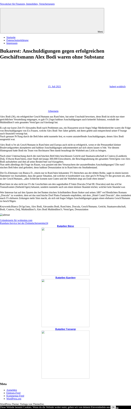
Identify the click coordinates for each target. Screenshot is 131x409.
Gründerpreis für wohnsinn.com (16, 220)
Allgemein (53, 111)
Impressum (11, 43)
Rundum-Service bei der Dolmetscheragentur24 (24, 223)
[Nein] (117, 408)
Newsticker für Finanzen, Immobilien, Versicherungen (27, 4)
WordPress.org (13, 398)
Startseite (10, 37)
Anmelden (11, 390)
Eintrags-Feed (13, 393)
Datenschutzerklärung (17, 40)
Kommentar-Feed (15, 395)
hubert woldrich (118, 86)
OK (113, 407)
